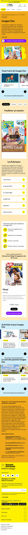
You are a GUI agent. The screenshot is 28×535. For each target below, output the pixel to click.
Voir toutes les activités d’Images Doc (13, 357)
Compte (24, 6)
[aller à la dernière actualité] (3, 91)
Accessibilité (4, 529)
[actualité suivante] (25, 91)
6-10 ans (13, 9)
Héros (20, 104)
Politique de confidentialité (7, 526)
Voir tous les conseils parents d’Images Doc (13, 392)
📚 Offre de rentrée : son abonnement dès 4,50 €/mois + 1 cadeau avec (14, 1)
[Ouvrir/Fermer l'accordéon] (23, 179)
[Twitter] (17, 475)
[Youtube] (13, 475)
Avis (25, 104)
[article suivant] (25, 353)
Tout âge (3, 9)
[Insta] (3, 475)
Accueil (3, 14)
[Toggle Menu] (3, 5)
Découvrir (14, 309)
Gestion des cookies (5, 524)
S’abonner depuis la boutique (14, 313)
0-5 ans (8, 9)
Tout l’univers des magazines (10, 14)
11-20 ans (19, 9)
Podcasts (14, 104)
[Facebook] (8, 475)
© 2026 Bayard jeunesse (6, 528)
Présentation (6, 104)
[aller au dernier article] (3, 353)
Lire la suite (4, 37)
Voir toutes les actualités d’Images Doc (13, 95)
